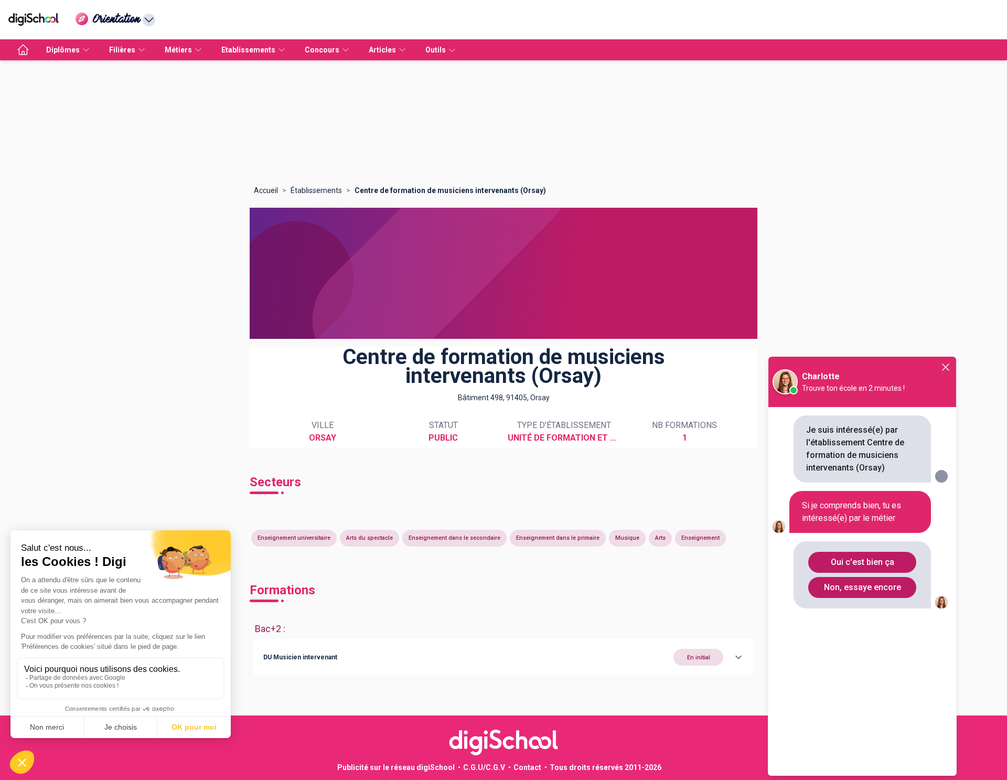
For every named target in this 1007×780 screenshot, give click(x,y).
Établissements (316, 190)
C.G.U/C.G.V (484, 767)
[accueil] (23, 49)
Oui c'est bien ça (862, 562)
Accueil (266, 190)
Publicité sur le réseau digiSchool (396, 767)
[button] (503, 657)
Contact (527, 767)
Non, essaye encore (862, 587)
